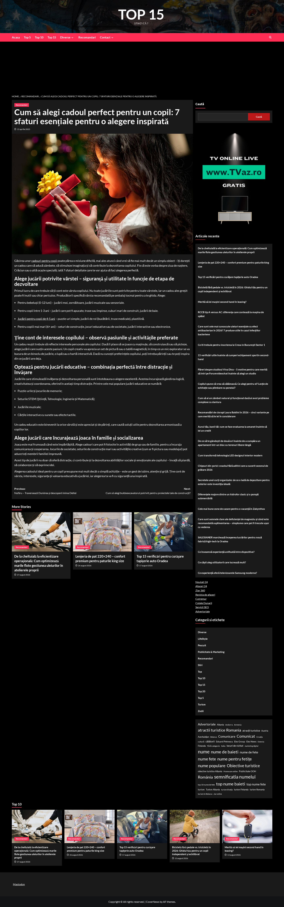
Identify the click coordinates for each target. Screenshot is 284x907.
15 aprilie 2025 (23, 129)
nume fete (207, 758)
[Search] (270, 37)
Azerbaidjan (203, 736)
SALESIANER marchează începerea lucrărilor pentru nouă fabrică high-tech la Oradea (230, 539)
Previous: (45, 490)
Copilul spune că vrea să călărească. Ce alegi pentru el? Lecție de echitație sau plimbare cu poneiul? (233, 385)
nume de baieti (224, 751)
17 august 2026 (146, 565)
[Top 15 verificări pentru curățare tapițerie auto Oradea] (163, 531)
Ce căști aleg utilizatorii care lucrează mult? (222, 562)
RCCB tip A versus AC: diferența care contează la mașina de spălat (231, 314)
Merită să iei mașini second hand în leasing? (222, 301)
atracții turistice (251, 730)
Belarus (213, 737)
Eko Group (239, 741)
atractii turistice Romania (219, 730)
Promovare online (231, 771)
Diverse (65, 37)
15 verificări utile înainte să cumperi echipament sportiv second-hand (233, 357)
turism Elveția (227, 789)
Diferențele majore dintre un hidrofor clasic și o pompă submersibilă (228, 496)
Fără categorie (213, 746)
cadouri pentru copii (44, 261)
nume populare (211, 765)
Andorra (229, 724)
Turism (202, 704)
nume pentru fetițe (234, 758)
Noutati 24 (201, 582)
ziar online (218, 794)
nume (204, 751)
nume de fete (249, 752)
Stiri (200, 665)
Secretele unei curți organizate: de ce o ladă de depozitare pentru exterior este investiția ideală (234, 482)
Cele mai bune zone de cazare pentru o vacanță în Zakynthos (231, 508)
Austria (264, 730)
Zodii (201, 711)
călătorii (210, 741)
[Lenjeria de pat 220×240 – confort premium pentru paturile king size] (102, 531)
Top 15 (51, 37)
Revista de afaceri (205, 594)
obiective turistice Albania (210, 771)
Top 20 (201, 691)
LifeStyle (203, 638)
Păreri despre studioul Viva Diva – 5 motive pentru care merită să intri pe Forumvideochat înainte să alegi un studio (232, 371)
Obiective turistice (243, 765)
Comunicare (226, 736)
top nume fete (256, 784)
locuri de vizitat (235, 745)
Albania (220, 724)
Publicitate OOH (247, 771)
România (205, 777)
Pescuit (202, 645)
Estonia (261, 741)
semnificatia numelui (235, 777)
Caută (199, 104)
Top (200, 671)
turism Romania (257, 789)
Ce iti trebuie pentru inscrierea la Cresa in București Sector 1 (231, 344)
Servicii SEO (202, 607)
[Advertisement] (142, 66)
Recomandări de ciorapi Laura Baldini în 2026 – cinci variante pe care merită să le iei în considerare (233, 414)
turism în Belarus (205, 794)
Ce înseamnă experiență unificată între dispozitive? (226, 551)
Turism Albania (213, 789)
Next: (148, 490)
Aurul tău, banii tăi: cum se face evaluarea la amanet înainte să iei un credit (232, 428)
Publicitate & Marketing (211, 651)
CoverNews (152, 901)
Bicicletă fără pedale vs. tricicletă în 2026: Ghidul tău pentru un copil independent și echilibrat (233, 289)
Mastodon (19, 884)
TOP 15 (141, 14)
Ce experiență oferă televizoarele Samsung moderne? (227, 572)
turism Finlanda (241, 789)
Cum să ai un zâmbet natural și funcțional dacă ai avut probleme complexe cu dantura (233, 400)
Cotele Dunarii (203, 603)
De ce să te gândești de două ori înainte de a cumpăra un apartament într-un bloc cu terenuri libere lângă (229, 442)
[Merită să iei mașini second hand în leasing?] (247, 826)
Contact (105, 37)
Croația (259, 737)
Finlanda (202, 746)
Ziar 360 (200, 590)
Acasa (16, 37)
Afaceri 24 (201, 586)
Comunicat (246, 736)
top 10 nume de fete (206, 784)
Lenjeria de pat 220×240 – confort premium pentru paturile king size (233, 264)
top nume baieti (230, 783)
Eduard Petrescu (224, 741)
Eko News (251, 741)
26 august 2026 (84, 565)
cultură (201, 741)
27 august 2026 (23, 575)
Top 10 (39, 37)
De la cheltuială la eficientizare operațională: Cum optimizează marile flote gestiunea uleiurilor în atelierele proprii (232, 250)
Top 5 (27, 37)
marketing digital (251, 746)
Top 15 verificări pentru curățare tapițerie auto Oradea (228, 277)
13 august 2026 (181, 858)
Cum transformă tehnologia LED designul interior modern (230, 455)
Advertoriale (202, 611)
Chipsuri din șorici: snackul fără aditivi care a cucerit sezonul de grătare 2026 (233, 467)
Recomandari (87, 37)
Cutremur (201, 598)
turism (201, 789)
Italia (223, 746)
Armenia (237, 724)
